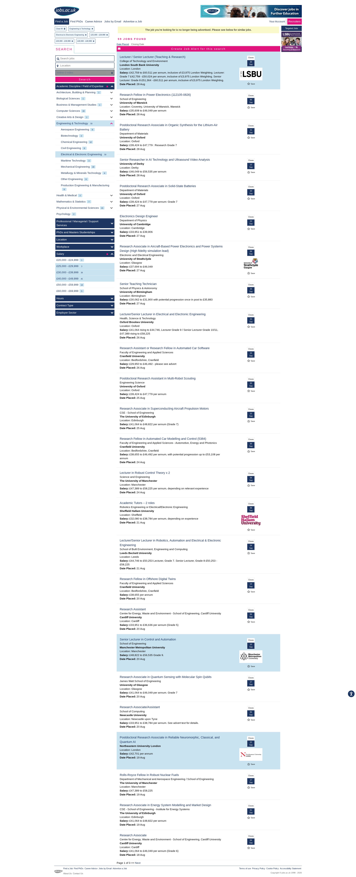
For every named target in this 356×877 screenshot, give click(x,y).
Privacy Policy (258, 868)
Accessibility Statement (290, 868)
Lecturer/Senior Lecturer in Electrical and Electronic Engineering (163, 314)
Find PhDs (76, 21)
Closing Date (137, 44)
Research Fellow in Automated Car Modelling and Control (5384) (163, 438)
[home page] (66, 11)
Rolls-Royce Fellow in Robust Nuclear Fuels (149, 775)
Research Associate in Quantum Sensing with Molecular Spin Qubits (166, 677)
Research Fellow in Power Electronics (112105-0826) (155, 94)
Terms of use (245, 868)
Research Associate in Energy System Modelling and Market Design (165, 805)
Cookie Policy (272, 868)
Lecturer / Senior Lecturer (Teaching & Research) (152, 57)
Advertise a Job (132, 21)
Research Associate (133, 835)
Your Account (277, 21)
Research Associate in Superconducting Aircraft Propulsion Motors (164, 408)
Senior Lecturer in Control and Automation (148, 639)
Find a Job (61, 21)
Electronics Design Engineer (139, 216)
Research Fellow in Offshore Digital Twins (148, 579)
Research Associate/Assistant (140, 707)
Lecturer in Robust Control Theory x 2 (145, 472)
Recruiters (294, 21)
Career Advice (93, 21)
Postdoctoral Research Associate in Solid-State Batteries (158, 186)
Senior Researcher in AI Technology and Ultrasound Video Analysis (165, 159)
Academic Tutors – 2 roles (137, 503)
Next (137, 862)
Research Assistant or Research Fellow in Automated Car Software (165, 348)
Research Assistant (133, 609)
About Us (67, 873)
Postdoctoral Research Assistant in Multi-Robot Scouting (158, 378)
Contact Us (78, 873)
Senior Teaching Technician (138, 284)
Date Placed (123, 44)
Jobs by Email (112, 21)
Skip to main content (13, 3)
